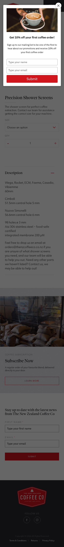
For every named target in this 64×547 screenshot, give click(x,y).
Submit (32, 79)
